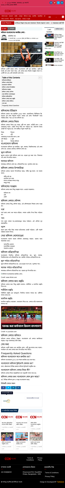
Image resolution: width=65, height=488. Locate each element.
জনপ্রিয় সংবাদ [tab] (59, 29)
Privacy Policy (39, 459)
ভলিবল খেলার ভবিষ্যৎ (8, 101)
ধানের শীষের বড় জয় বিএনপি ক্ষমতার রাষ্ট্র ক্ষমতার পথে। (58, 53)
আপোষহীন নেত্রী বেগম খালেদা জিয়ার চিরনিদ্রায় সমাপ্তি (59, 60)
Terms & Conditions (30, 459)
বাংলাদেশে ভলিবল (7, 85)
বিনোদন (12, 19)
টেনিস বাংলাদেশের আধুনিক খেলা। (6, 443)
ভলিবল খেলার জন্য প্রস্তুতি (8, 98)
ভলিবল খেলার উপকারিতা (8, 87)
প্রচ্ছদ (4, 29)
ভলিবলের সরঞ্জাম (6, 89)
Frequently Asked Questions (10, 105)
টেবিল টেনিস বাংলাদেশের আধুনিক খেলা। (35, 424)
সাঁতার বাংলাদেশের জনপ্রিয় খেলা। (20, 443)
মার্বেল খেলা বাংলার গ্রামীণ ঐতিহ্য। (35, 443)
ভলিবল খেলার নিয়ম (7, 82)
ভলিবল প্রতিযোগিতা (7, 96)
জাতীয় (15, 16)
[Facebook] (3, 387)
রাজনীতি (34, 16)
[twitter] (54, 2)
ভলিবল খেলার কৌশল (7, 92)
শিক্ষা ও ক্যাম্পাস (5, 19)
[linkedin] (62, 2)
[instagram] (58, 2)
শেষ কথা (4, 103)
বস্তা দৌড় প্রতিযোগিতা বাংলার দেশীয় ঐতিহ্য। (7, 423)
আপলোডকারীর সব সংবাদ (33, 398)
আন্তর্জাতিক (40, 16)
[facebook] (51, 2)
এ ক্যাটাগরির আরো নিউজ (9, 411)
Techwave (60, 482)
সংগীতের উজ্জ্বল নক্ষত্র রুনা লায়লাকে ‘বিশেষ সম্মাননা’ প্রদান (27, 23)
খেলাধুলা (20, 16)
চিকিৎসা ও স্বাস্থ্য (27, 16)
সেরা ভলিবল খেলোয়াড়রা (8, 94)
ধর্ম (44, 16)
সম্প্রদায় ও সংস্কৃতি (26, 19)
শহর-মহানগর (18, 19)
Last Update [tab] (49, 30)
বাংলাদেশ (11, 16)
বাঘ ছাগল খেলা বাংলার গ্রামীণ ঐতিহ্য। (21, 423)
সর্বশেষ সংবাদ (5, 16)
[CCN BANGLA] (11, 10)
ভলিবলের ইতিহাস (6, 80)
